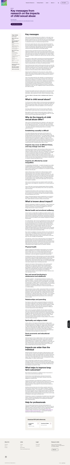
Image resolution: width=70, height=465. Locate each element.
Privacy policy (38, 444)
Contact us (6, 444)
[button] (6, 457)
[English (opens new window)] (34, 425)
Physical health (14, 54)
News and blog (22, 447)
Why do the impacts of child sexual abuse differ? (15, 42)
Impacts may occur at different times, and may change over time (15, 46)
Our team (6, 447)
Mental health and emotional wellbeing (15, 53)
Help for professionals (15, 69)
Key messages (14, 36)
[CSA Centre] (4, 3)
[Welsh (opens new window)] (46, 425)
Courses (21, 444)
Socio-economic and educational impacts (15, 62)
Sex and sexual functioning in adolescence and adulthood (16, 56)
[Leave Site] (68, 324)
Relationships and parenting (14, 58)
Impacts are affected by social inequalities (15, 48)
